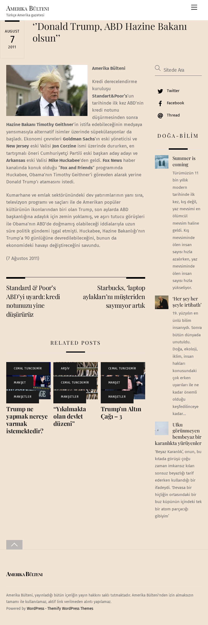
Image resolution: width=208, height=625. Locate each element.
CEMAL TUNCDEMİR (28, 368)
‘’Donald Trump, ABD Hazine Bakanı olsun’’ (109, 32)
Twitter (173, 90)
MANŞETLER (22, 396)
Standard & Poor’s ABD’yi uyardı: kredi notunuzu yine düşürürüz (33, 300)
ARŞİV (65, 368)
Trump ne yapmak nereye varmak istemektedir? (27, 420)
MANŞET (20, 382)
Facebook (175, 102)
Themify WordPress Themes (70, 608)
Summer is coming (184, 161)
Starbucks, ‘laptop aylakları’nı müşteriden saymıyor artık (114, 296)
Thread (173, 115)
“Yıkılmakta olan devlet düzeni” (69, 416)
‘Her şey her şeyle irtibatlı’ (187, 302)
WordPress (35, 608)
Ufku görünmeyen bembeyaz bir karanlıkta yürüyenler (178, 434)
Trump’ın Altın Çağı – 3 (121, 412)
